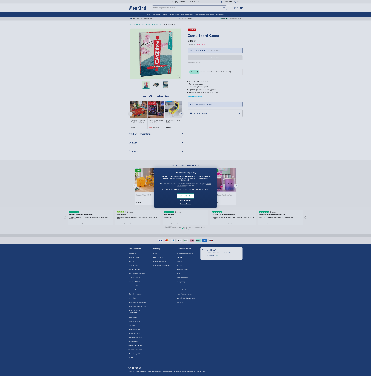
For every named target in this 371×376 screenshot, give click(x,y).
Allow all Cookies (185, 196)
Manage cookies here (185, 203)
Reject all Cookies (185, 200)
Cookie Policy (199, 189)
